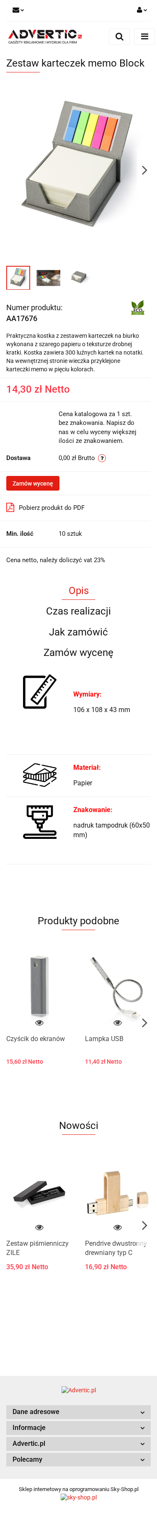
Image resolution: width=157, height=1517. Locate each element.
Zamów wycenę (33, 483)
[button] (78, 1412)
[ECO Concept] (137, 306)
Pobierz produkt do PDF (52, 508)
